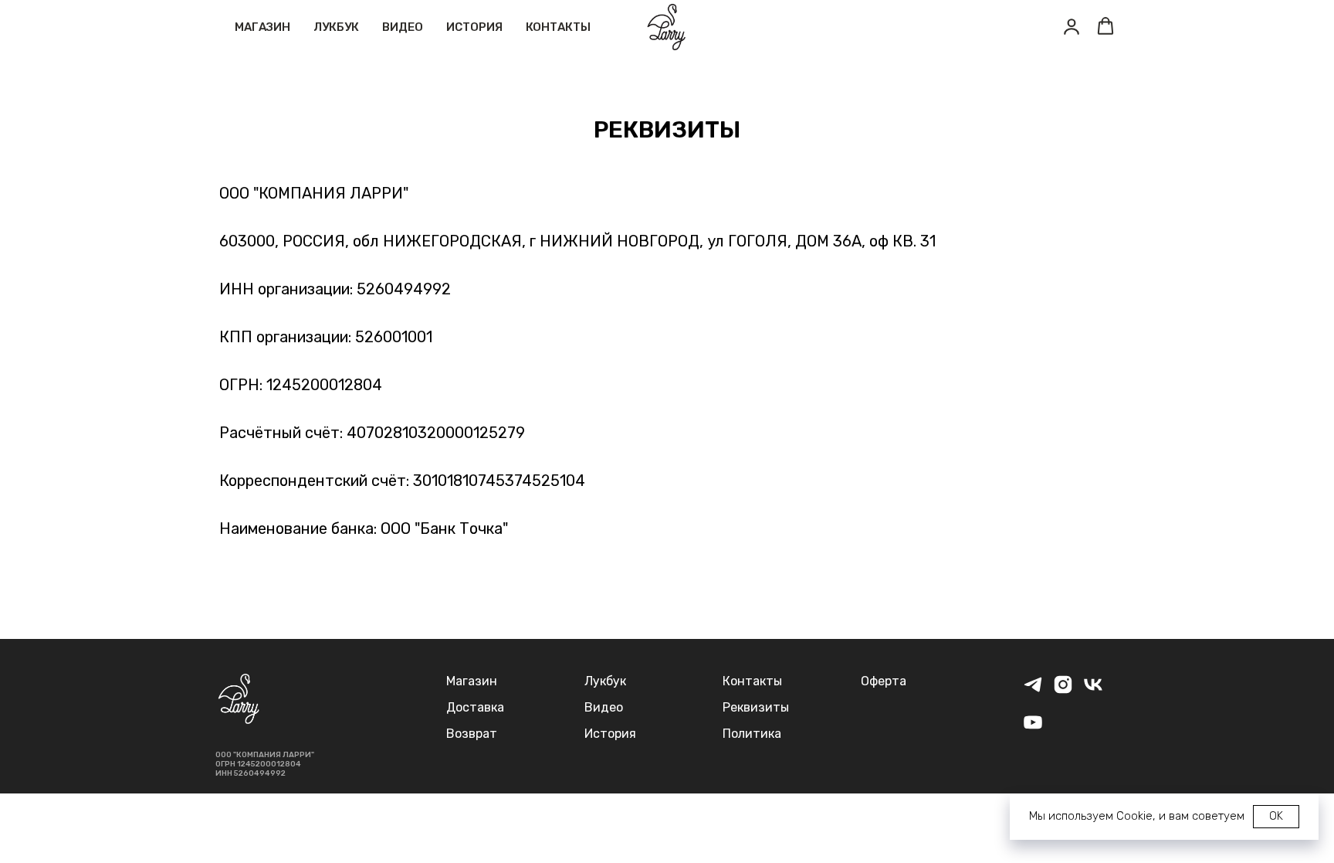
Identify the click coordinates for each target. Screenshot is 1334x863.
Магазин (471, 681)
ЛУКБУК (336, 27)
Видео (603, 707)
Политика (752, 733)
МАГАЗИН (262, 27)
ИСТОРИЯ (474, 27)
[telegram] (1033, 691)
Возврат (471, 733)
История (610, 733)
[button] (1071, 26)
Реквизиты (756, 707)
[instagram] (1063, 691)
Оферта (883, 681)
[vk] (1093, 691)
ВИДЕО (402, 27)
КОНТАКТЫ (558, 27)
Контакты (752, 681)
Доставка (475, 707)
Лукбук (605, 681)
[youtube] (1033, 729)
